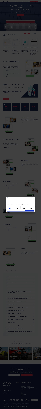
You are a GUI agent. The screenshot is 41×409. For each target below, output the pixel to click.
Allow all (30, 210)
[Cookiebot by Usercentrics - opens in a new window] (31, 197)
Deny (11, 210)
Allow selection (20, 210)
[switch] (17, 208)
